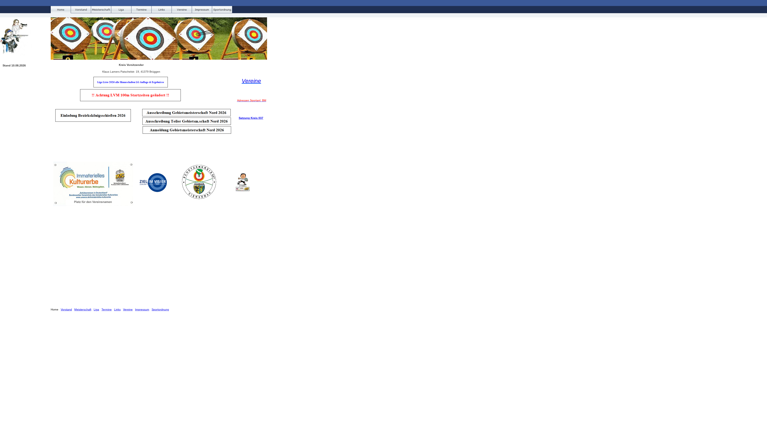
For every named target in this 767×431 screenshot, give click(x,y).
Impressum (142, 309)
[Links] (162, 9)
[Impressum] (202, 9)
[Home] (61, 9)
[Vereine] (182, 9)
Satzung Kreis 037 (251, 118)
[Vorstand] (81, 9)
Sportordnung (160, 309)
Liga (96, 309)
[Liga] (121, 9)
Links (117, 309)
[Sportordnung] (222, 9)
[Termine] (141, 9)
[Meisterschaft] (101, 9)
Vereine (128, 309)
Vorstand (66, 309)
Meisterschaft (82, 309)
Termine (106, 309)
